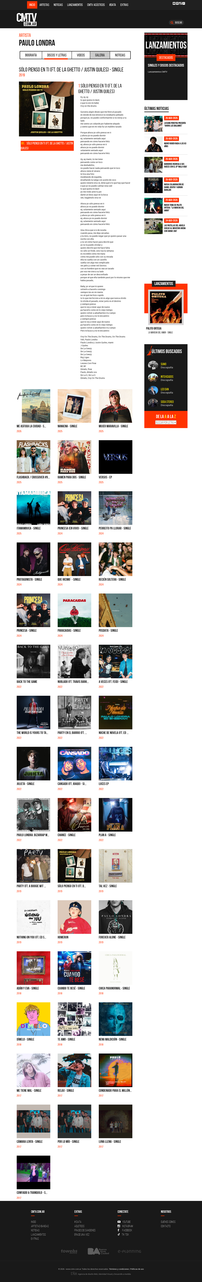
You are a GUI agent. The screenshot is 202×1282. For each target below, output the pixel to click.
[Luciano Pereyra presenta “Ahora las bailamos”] (153, 124)
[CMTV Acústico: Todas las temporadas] (180, 45)
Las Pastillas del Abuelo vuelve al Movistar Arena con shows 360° (175, 228)
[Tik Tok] (180, 3)
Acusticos (79, 1226)
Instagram (127, 1226)
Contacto (166, 1226)
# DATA (77, 1221)
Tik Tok (125, 1234)
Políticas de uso (137, 1269)
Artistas (44, 5)
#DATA (112, 5)
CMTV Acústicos (96, 5)
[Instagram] (177, 3)
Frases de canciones (85, 1230)
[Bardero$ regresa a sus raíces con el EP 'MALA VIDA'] (153, 165)
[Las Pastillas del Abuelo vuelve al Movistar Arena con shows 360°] (153, 226)
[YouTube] (174, 3)
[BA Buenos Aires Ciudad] (97, 1251)
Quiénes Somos (168, 1221)
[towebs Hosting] (69, 1251)
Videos (81, 55)
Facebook (127, 1230)
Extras (124, 5)
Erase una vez (81, 1234)
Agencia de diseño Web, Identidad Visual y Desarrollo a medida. (104, 1274)
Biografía (31, 55)
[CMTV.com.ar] (29, 19)
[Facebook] (183, 3)
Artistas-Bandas (40, 1226)
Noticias (58, 5)
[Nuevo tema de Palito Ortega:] (153, 206)
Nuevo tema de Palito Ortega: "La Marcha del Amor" (174, 208)
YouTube (126, 1221)
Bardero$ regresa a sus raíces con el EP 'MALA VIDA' (175, 165)
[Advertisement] (166, 257)
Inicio (32, 5)
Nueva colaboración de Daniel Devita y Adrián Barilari (174, 187)
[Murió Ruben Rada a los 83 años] (153, 144)
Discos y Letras (57, 55)
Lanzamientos (75, 5)
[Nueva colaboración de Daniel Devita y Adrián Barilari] (153, 185)
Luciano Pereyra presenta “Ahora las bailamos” (175, 124)
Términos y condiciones (119, 1269)
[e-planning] (129, 1251)
